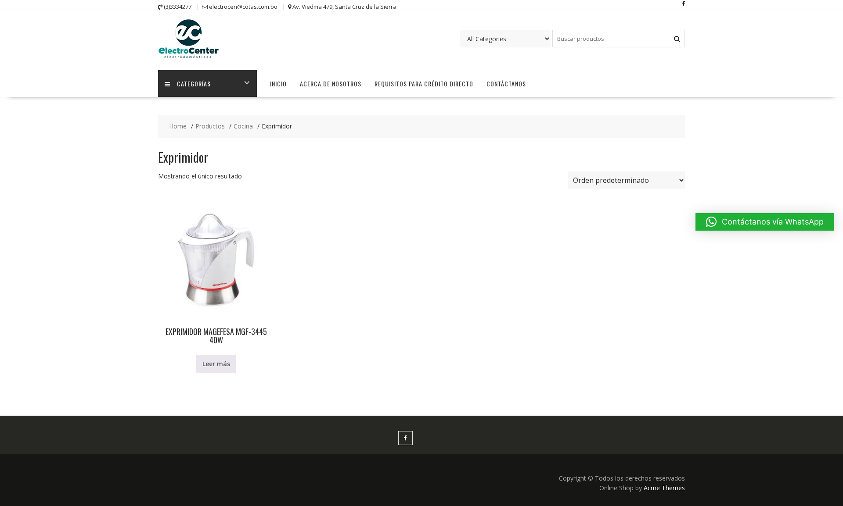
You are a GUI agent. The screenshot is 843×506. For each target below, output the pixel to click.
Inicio (278, 83)
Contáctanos (506, 83)
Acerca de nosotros (330, 83)
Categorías (194, 83)
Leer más (216, 364)
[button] (764, 222)
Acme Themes (664, 488)
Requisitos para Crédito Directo (424, 83)
